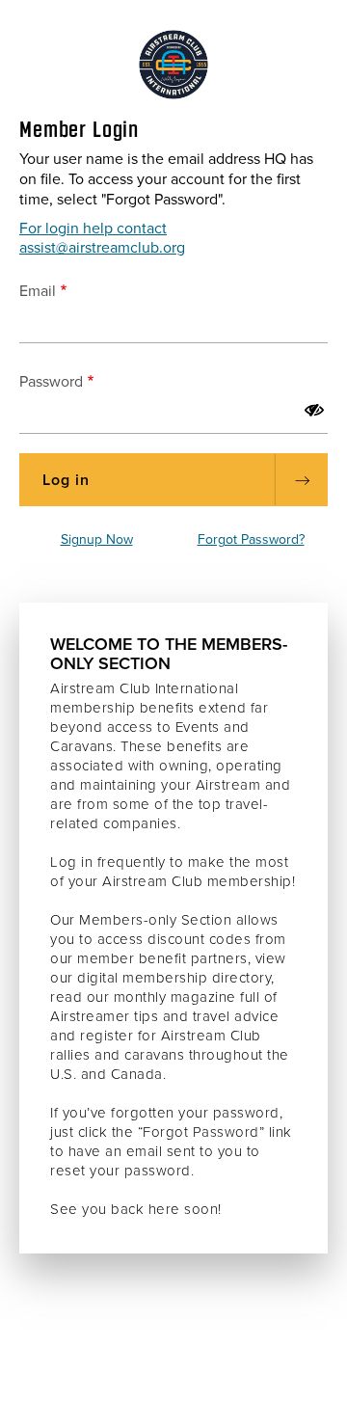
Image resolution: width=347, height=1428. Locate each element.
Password (51, 381)
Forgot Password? (251, 539)
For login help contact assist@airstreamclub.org (102, 238)
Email (37, 291)
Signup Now (97, 539)
